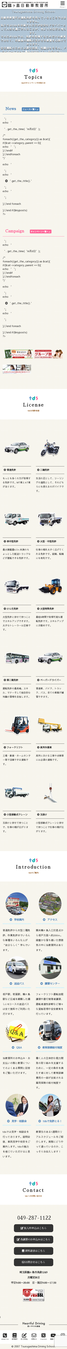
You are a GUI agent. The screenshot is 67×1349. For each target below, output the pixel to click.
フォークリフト (14, 747)
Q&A (19, 1047)
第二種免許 (12, 680)
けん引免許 (12, 608)
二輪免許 (44, 469)
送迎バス (18, 983)
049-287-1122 (34, 1218)
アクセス (52, 919)
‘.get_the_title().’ (20, 181)
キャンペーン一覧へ (40, 231)
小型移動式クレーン (17, 814)
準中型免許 (12, 541)
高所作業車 (45, 747)
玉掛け (43, 814)
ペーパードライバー (50, 680)
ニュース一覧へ (30, 109)
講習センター (52, 983)
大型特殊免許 (46, 608)
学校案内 (18, 919)
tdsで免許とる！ (52, 1121)
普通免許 (11, 469)
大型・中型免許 (47, 541)
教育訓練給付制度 (52, 1047)
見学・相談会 (19, 1121)
